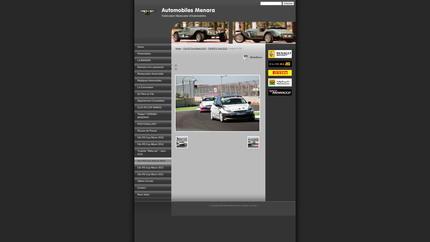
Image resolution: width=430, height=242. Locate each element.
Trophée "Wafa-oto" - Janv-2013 (151, 152)
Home (140, 47)
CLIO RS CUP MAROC (149, 107)
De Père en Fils (145, 94)
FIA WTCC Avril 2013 (217, 48)
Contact (141, 187)
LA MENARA (144, 60)
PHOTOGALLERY (147, 124)
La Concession (145, 87)
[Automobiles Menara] (148, 11)
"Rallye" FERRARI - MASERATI (147, 116)
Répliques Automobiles (149, 80)
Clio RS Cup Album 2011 (150, 174)
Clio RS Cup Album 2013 (151, 160)
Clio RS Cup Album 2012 (150, 167)
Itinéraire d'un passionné (150, 67)
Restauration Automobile (150, 73)
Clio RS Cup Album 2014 (150, 144)
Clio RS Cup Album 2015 (150, 137)
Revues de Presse (147, 130)
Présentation (144, 53)
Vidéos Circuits (145, 181)
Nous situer (143, 194)
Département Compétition (151, 100)
